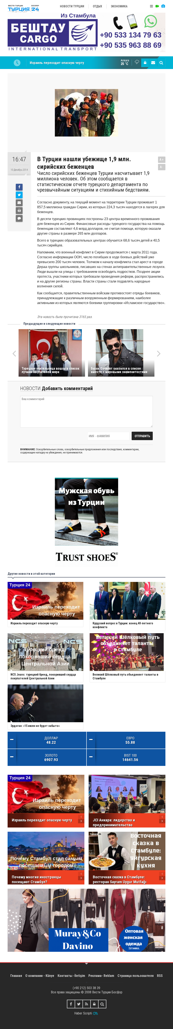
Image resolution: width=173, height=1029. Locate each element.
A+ (161, 160)
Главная (16, 976)
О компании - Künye (39, 976)
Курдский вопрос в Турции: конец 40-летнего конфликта (74, 63)
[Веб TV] (157, 6)
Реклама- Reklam (101, 976)
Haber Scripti (83, 1013)
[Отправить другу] (19, 202)
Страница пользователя (136, 976)
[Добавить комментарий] (19, 218)
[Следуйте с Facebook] (71, 1004)
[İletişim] (153, 62)
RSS (160, 976)
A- (162, 167)
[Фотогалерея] (163, 6)
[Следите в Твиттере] (79, 1004)
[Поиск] (161, 62)
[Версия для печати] (19, 210)
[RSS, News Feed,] (87, 1004)
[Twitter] (19, 195)
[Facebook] (19, 187)
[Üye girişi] (145, 62)
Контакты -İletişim (71, 976)
